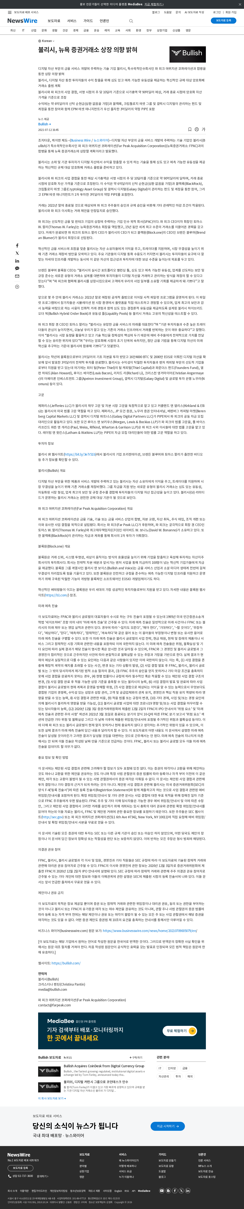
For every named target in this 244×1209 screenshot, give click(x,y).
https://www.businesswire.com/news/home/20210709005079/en (149, 931)
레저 (107, 30)
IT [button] (160, 1068)
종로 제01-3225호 (111, 1198)
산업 (33, 30)
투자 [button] (178, 1076)
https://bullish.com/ (65, 963)
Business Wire (81, 140)
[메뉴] (10, 12)
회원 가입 (231, 12)
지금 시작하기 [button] (166, 1126)
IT (23, 30)
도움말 (168, 12)
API (133, 1191)
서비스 (72, 21)
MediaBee (144, 1191)
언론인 (104, 21)
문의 (178, 12)
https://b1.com (56, 595)
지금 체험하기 (154, 4)
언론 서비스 (204, 1160)
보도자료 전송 (205, 1171)
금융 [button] (185, 1068)
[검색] (131, 21)
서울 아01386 (29, 1202)
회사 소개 (12, 1191)
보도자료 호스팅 (207, 1177)
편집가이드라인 (39, 1191)
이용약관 (24, 1191)
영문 (188, 30)
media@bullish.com (52, 989)
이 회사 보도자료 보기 (52, 1098)
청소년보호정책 (78, 1191)
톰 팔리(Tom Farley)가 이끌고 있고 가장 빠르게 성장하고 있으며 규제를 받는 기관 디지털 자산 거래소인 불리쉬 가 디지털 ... (104, 1089)
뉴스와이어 (101, 140)
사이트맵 (107, 1191)
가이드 (88, 21)
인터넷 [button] (172, 1068)
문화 (44, 30)
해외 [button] (190, 1076)
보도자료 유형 (166, 1166)
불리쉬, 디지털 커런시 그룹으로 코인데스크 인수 (96, 1082)
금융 (86, 30)
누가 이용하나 (126, 1177)
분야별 (83, 1166)
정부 (149, 30)
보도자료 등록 (223, 20)
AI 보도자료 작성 (194, 12)
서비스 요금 (125, 1171)
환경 (138, 30)
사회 (128, 30)
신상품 (176, 30)
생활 (54, 30)
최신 (12, 30)
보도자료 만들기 (167, 1160)
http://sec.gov (52, 817)
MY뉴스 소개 (205, 1166)
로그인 (217, 12)
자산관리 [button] (164, 1076)
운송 (96, 30)
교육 (117, 30)
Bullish (44, 124)
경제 (75, 30)
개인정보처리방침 (58, 1191)
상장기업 (162, 30)
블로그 (156, 12)
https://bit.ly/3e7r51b (79, 454)
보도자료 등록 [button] (20, 1168)
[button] (190, 129)
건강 (65, 30)
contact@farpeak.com (54, 1005)
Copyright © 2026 (123, 1202)
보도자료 (54, 21)
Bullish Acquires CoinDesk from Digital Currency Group (104, 1066)
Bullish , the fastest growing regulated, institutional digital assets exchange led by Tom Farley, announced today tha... (104, 1073)
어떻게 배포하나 (127, 1166)
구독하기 (137, 1057)
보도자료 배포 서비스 (26, 12)
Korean (47, 41)
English (118, 1191)
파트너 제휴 (94, 1191)
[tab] (98, 1154)
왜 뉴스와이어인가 (129, 1160)
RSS (69, 1057)
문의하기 (42, 1176)
